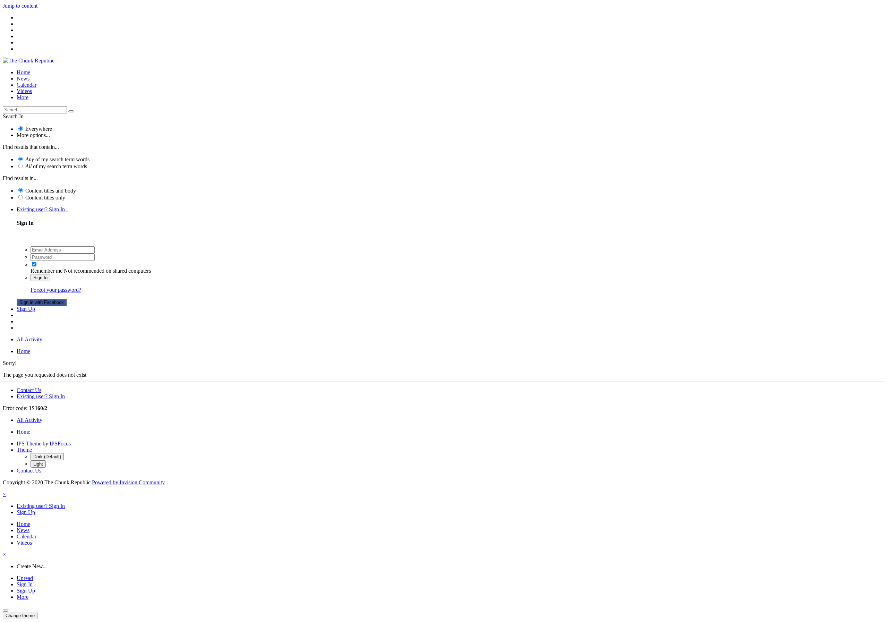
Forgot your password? (56, 290)
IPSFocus (60, 443)
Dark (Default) (47, 456)
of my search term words (57, 159)
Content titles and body (50, 191)
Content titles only (45, 198)
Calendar (26, 85)
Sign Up (26, 309)
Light (38, 464)
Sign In (40, 277)
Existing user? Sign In (42, 209)
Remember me (46, 271)
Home (23, 72)
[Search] (71, 111)
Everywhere (38, 129)
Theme (24, 450)
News (23, 79)
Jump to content (20, 6)
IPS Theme (29, 443)
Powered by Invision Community (128, 482)
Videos (24, 91)
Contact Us (29, 390)
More (22, 97)
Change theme (20, 615)
